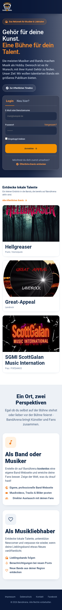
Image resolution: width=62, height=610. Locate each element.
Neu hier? (23, 101)
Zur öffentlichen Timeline (19, 88)
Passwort (9, 125)
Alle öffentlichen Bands (14, 200)
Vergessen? (50, 124)
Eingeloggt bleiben (16, 139)
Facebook (52, 597)
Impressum (10, 597)
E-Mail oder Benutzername (17, 110)
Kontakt (39, 597)
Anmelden (31, 148)
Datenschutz (26, 597)
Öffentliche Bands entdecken (31, 164)
